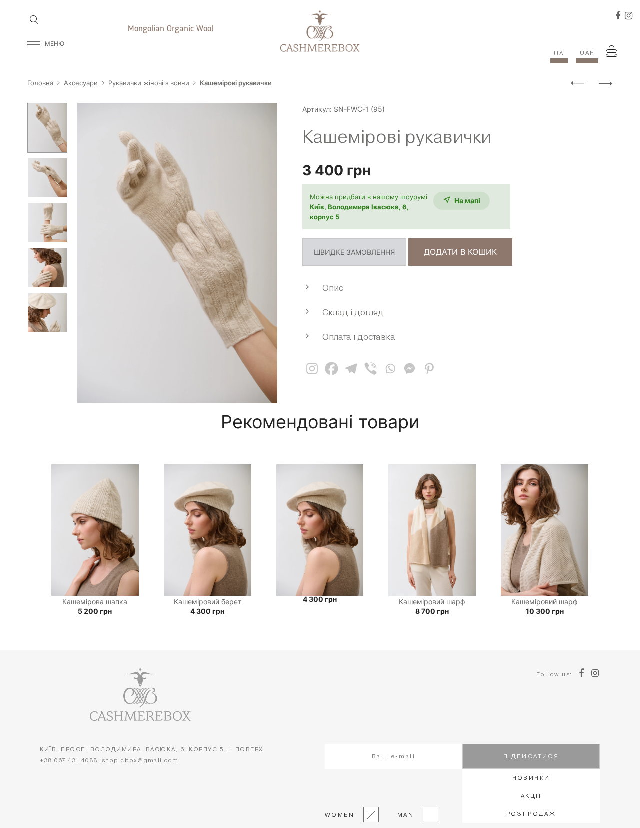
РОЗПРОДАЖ (531, 813)
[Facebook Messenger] (409, 368)
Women (339, 814)
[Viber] (371, 368)
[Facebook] (331, 368)
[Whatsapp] (390, 368)
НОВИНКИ (531, 777)
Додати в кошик (460, 252)
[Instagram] (312, 368)
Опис (333, 287)
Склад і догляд (353, 312)
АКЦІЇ (531, 795)
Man (403, 814)
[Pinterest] (429, 368)
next (265, 253)
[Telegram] (351, 368)
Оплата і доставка (359, 336)
